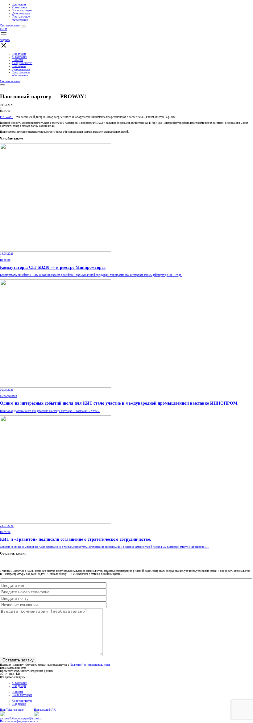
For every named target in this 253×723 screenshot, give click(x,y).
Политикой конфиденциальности (90, 664)
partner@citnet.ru (10, 718)
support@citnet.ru (31, 718)
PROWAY (6, 117)
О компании (19, 7)
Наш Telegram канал (12, 709)
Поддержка (19, 66)
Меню (3, 28)
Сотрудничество (22, 63)
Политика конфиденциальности (19, 721)
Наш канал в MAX (45, 709)
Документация (21, 13)
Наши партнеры (22, 10)
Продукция (19, 4)
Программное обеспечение (21, 18)
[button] (126, 38)
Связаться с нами (10, 25)
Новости (17, 60)
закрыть (5, 40)
